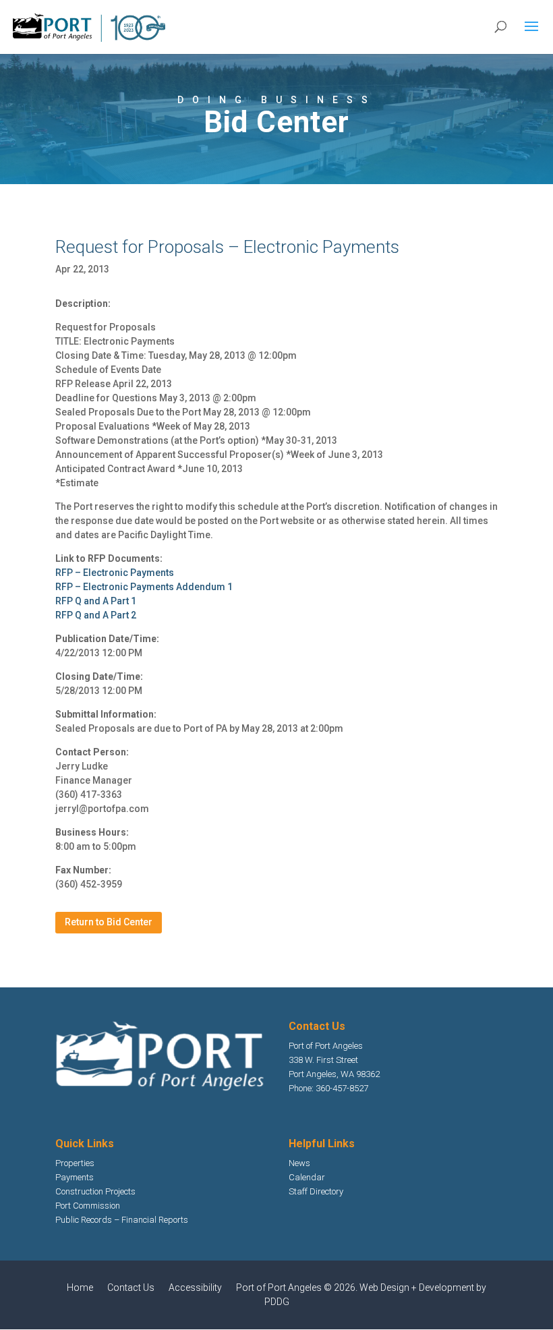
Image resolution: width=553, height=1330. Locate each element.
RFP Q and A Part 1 (95, 601)
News (299, 1163)
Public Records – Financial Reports (121, 1220)
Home (80, 1287)
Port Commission (87, 1206)
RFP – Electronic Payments (114, 572)
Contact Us (130, 1287)
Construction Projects (95, 1191)
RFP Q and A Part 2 (95, 615)
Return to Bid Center (108, 922)
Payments (74, 1177)
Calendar (307, 1177)
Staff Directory (316, 1191)
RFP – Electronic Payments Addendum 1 (144, 586)
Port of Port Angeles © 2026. (297, 1287)
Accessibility (195, 1287)
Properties (74, 1163)
